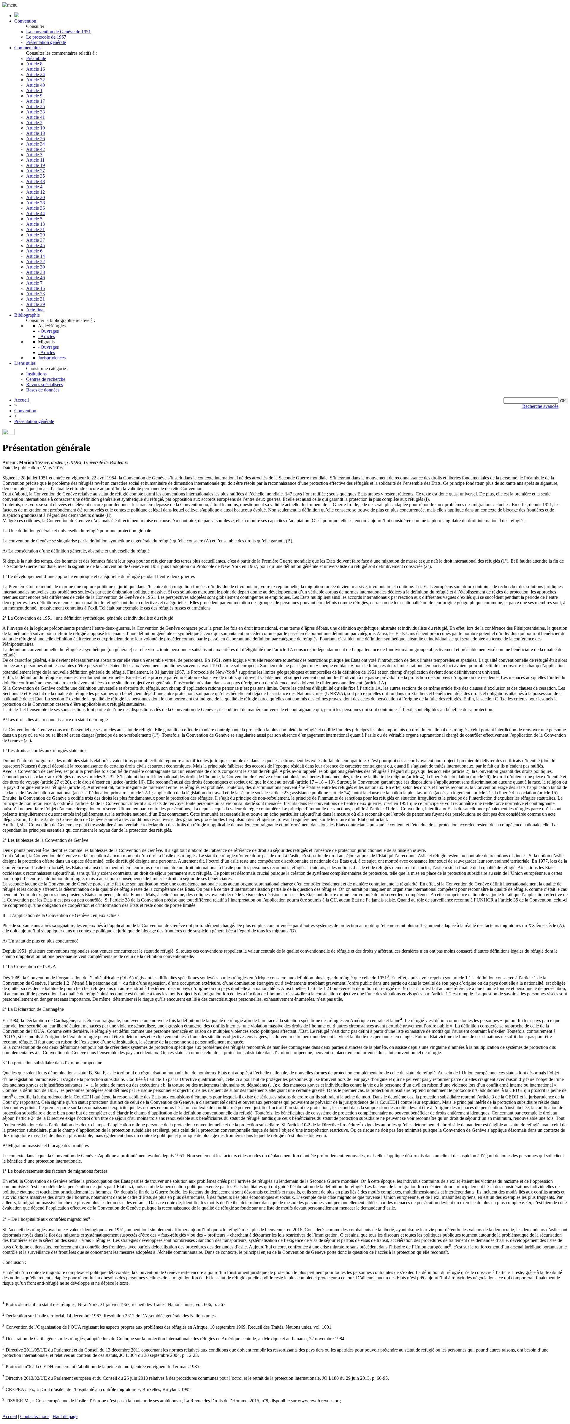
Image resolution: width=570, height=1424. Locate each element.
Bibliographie (27, 315)
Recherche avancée (540, 406)
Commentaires (27, 47)
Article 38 (35, 272)
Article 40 (35, 85)
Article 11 (35, 159)
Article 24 (35, 74)
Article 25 (35, 106)
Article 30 (35, 266)
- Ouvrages (48, 331)
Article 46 (35, 277)
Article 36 (35, 208)
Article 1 (34, 90)
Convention (25, 20)
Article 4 (34, 186)
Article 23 (35, 293)
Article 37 (35, 240)
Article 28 (35, 202)
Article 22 (35, 261)
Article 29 (35, 234)
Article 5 (34, 218)
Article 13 (35, 224)
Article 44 (35, 213)
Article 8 (34, 63)
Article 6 (34, 250)
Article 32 (35, 79)
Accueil (21, 399)
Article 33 (35, 111)
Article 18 (35, 133)
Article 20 (35, 197)
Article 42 (35, 149)
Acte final (35, 309)
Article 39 (35, 304)
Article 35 (35, 176)
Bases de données (42, 389)
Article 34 (35, 143)
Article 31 (35, 298)
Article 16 (35, 69)
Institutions (36, 373)
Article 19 (35, 165)
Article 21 (35, 229)
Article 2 (34, 122)
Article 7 (34, 282)
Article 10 (35, 127)
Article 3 (34, 154)
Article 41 (35, 117)
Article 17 (35, 101)
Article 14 (35, 256)
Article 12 (35, 192)
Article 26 (35, 138)
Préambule (36, 58)
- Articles (46, 336)
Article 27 (35, 170)
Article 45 (35, 245)
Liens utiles (25, 363)
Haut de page (65, 1416)
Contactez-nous (34, 1416)
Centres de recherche (45, 379)
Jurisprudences (52, 357)
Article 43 (35, 181)
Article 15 (35, 288)
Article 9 (34, 95)
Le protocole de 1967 (46, 37)
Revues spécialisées (44, 384)
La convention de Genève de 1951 (58, 31)
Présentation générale (46, 42)
